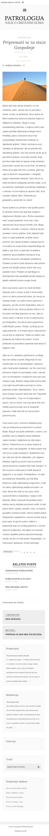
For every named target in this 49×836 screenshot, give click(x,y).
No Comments (23, 61)
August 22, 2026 (11, 573)
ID (25, 831)
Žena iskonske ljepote (16, 587)
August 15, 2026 (11, 581)
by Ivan (23, 56)
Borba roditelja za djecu (18, 579)
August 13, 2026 (11, 590)
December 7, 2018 (24, 52)
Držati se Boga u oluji (14, 801)
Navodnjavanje (13, 702)
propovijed (8, 552)
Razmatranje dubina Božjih (19, 571)
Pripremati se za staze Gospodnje (24, 45)
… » (28, 681)
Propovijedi (24, 37)
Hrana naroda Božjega (14, 806)
